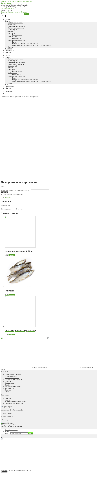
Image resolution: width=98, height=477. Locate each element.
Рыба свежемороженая (15, 23)
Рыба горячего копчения (16, 28)
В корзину (4, 192)
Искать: (3, 14)
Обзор (3, 96)
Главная (7, 19)
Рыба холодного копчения (16, 26)
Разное (10, 47)
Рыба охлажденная (11, 376)
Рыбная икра (12, 36)
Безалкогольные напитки (16, 40)
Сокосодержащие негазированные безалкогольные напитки (31, 45)
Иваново (11, 12)
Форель (10, 31)
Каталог (7, 21)
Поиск (26, 14)
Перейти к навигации (8, 1)
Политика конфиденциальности (15, 402)
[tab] (51, 197)
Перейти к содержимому (23, 1)
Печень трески (17, 35)
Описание (8, 197)
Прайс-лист (8, 49)
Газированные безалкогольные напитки (25, 43)
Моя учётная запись (11, 430)
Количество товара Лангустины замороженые (16, 190)
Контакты (8, 52)
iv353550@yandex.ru (7, 8)
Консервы (11, 33)
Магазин (7, 400)
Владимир (4, 12)
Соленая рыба (13, 24)
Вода (14, 42)
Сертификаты (9, 50)
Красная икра (16, 38)
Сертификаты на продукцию (14, 403)
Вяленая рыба (12, 30)
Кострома (17, 12)
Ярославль (24, 12)
